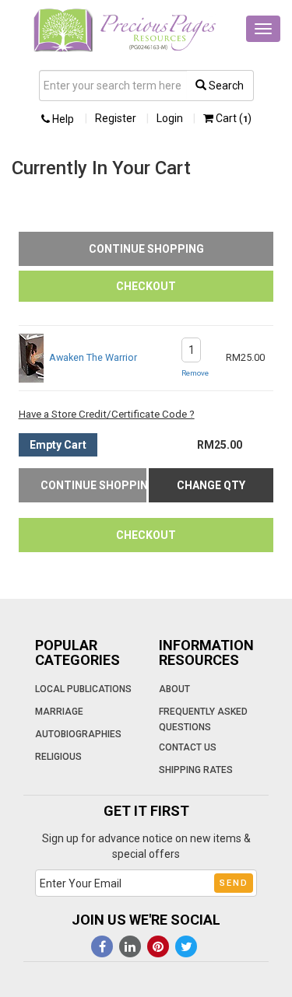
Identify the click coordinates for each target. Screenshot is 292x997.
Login (170, 118)
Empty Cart (58, 445)
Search (225, 85)
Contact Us (187, 747)
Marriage (59, 711)
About (174, 689)
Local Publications (83, 689)
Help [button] (62, 119)
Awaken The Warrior (93, 357)
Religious (58, 756)
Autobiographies (78, 734)
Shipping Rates (196, 769)
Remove (195, 373)
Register (115, 118)
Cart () (232, 118)
